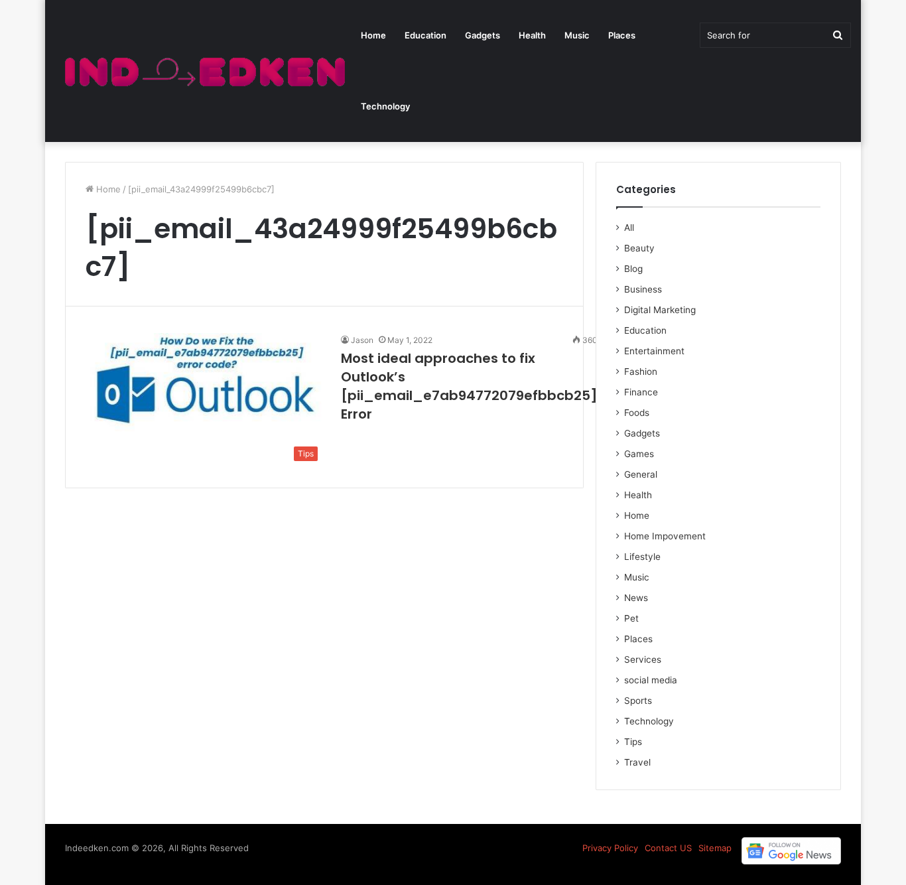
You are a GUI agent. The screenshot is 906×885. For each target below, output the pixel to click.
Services (642, 659)
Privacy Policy (610, 848)
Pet (631, 618)
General (640, 474)
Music (577, 35)
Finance (641, 392)
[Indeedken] (203, 71)
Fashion (640, 371)
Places (621, 35)
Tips (633, 741)
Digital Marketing (660, 310)
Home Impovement (665, 536)
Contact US (668, 848)
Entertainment (654, 351)
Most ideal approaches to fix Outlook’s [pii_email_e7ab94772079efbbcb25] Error (469, 386)
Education (425, 35)
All (629, 227)
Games (639, 453)
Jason (362, 340)
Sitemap (715, 848)
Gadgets (482, 35)
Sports (638, 700)
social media (650, 680)
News (636, 597)
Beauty (639, 248)
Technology (385, 106)
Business (643, 289)
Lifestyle (642, 556)
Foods (636, 412)
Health (532, 35)
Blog (633, 268)
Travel (637, 762)
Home (373, 35)
